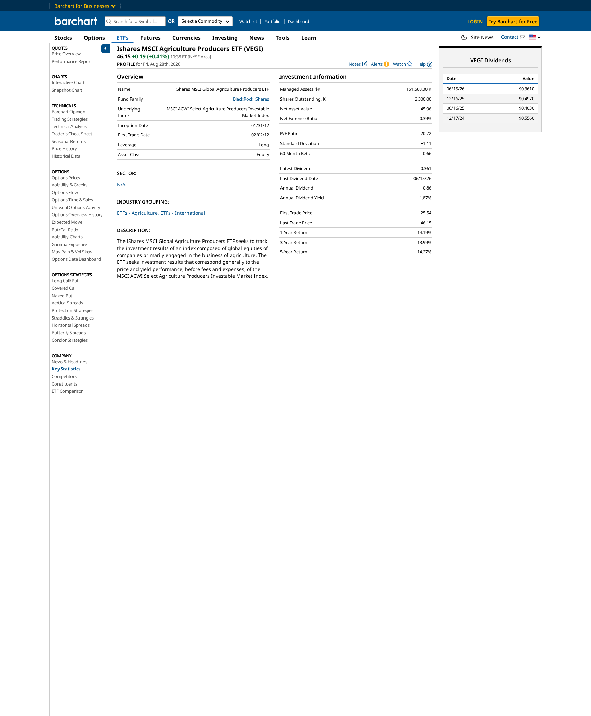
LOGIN (475, 21)
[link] (424, 64)
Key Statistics (66, 369)
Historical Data (66, 156)
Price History (64, 148)
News (256, 37)
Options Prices (66, 177)
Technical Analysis (69, 126)
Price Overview (66, 54)
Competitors (64, 376)
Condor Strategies (70, 340)
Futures (150, 37)
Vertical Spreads (67, 303)
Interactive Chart (68, 82)
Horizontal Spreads (70, 325)
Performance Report (72, 61)
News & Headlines (69, 362)
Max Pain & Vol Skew (72, 252)
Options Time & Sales (72, 200)
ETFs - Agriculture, (138, 213)
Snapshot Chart (67, 90)
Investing (225, 37)
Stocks (63, 37)
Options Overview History (77, 214)
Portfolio (272, 21)
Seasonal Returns (69, 141)
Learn (308, 37)
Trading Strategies (69, 119)
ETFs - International (182, 213)
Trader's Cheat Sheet (72, 134)
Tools (283, 37)
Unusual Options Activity (76, 207)
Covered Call (64, 288)
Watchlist (248, 21)
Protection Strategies (72, 310)
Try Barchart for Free (513, 21)
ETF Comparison (68, 391)
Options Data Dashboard (76, 259)
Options (94, 37)
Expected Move (67, 222)
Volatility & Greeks (69, 185)
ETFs (123, 37)
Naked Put (62, 295)
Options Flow (65, 192)
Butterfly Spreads (69, 332)
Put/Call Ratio (65, 229)
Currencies (186, 37)
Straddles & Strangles (73, 318)
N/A (121, 184)
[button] (535, 37)
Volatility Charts (67, 237)
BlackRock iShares (251, 99)
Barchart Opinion (69, 111)
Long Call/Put (65, 280)
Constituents (64, 384)
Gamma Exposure (69, 244)
